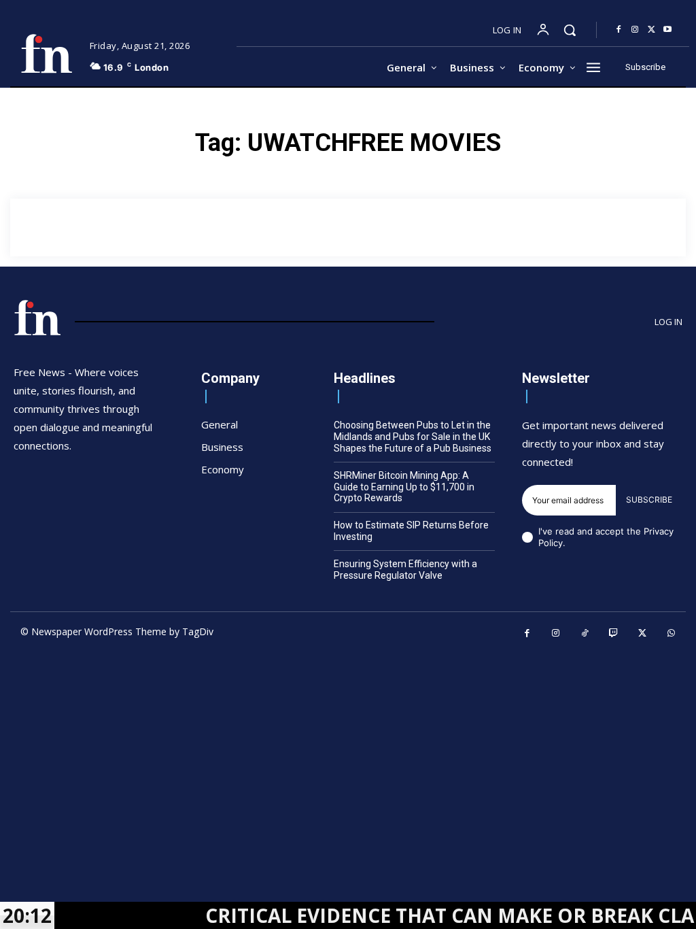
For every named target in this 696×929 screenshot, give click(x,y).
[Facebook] (618, 30)
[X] (651, 30)
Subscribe (649, 499)
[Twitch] (614, 633)
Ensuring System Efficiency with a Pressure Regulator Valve (405, 569)
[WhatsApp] (672, 633)
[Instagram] (635, 30)
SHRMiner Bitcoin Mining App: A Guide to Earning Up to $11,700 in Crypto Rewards (404, 487)
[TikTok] (585, 633)
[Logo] (46, 53)
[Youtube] (667, 30)
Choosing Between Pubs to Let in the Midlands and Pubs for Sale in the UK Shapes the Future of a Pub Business (412, 437)
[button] (569, 30)
